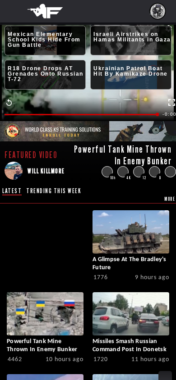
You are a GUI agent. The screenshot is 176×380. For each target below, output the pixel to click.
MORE (169, 198)
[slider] (81, 114)
